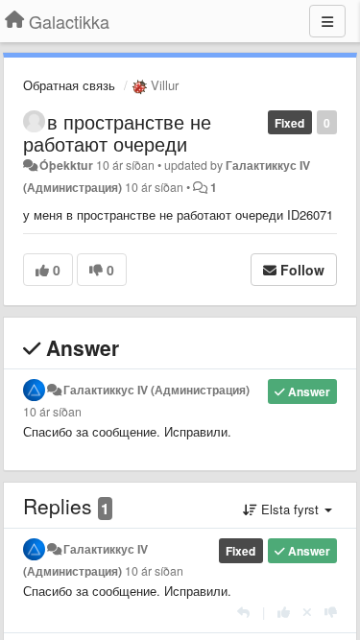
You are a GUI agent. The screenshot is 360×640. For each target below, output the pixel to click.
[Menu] (327, 21)
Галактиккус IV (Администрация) (156, 389)
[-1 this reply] (330, 612)
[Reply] (243, 612)
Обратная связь (69, 85)
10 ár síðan (52, 411)
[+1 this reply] (283, 612)
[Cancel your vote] (307, 612)
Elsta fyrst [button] (290, 509)
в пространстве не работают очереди (117, 132)
